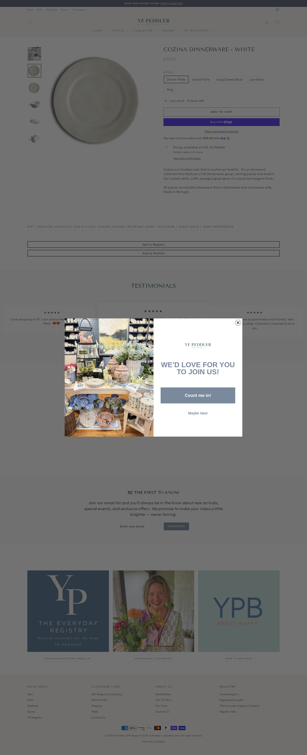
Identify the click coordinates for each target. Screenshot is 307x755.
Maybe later (198, 413)
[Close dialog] (238, 322)
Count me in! (198, 395)
